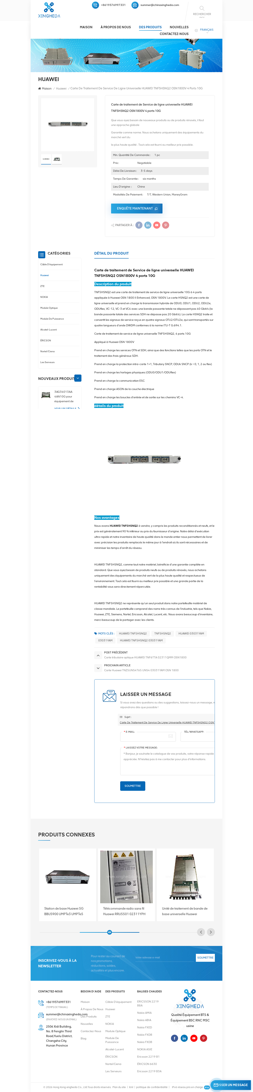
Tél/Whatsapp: (194, 731)
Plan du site (119, 1087)
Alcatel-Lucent (48, 329)
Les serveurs (47, 362)
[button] (77, 378)
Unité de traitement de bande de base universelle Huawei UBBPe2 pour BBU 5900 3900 (126, 911)
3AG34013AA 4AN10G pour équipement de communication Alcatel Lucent (64, 397)
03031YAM (105, 640)
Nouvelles (179, 27)
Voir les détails (65, 408)
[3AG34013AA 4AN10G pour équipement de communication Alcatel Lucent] (45, 395)
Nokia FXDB (144, 1034)
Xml (131, 1087)
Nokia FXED (144, 1027)
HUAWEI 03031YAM (191, 633)
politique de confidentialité (152, 1087)
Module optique (49, 307)
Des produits (150, 27)
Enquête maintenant (135, 208)
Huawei (61, 88)
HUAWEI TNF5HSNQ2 (133, 633)
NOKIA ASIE (144, 1049)
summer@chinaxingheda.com (160, 5)
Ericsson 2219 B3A (149, 1071)
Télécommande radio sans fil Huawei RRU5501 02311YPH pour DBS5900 (65, 911)
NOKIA (44, 296)
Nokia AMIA (144, 1013)
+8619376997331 (113, 5)
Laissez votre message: (141, 747)
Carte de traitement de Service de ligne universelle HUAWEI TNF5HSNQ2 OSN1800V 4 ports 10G (178, 722)
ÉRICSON (45, 340)
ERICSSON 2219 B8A (148, 1003)
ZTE (42, 286)
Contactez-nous (174, 34)
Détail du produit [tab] (111, 253)
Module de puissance (52, 318)
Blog (83, 1038)
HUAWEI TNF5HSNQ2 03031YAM (141, 640)
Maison (86, 27)
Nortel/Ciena (47, 351)
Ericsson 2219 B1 (148, 1056)
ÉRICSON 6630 (147, 1064)
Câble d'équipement (51, 264)
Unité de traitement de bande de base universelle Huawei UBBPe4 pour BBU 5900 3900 (185, 911)
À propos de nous (116, 27)
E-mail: (129, 731)
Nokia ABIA (144, 1020)
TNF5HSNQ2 (162, 633)
